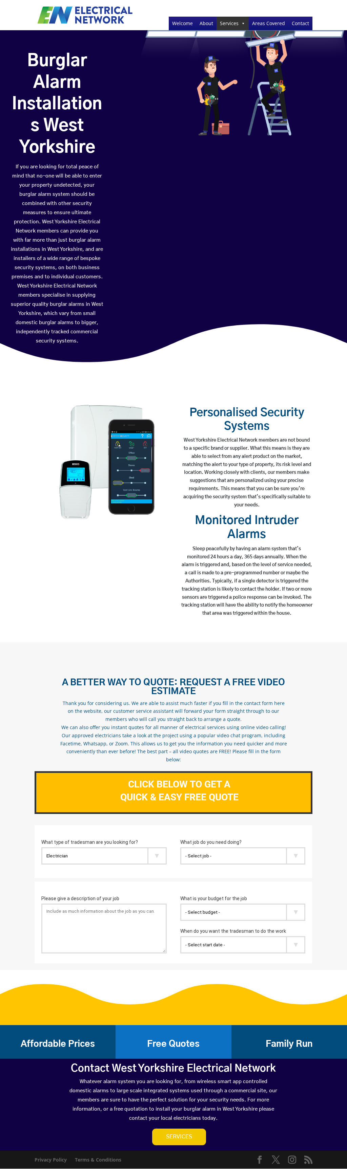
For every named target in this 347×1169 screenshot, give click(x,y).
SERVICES (179, 1136)
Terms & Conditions (98, 1159)
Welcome (182, 23)
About (206, 23)
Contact (300, 23)
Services (229, 23)
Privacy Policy (51, 1159)
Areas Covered (268, 23)
